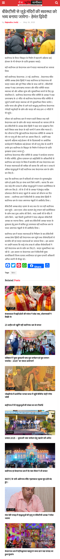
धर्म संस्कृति (10, 308)
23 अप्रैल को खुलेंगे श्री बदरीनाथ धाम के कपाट (23, 325)
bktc (13, 273)
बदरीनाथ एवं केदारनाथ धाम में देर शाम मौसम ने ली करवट (26, 471)
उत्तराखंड (10, 352)
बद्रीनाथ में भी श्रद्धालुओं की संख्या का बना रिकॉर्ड (24, 405)
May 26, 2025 (29, 22)
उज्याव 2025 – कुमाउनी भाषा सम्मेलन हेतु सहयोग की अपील (28, 438)
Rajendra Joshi (11, 22)
